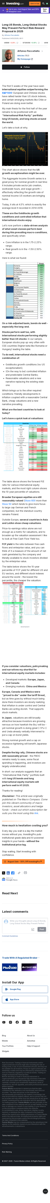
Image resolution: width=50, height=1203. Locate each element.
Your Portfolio (8, 1046)
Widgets (5, 1051)
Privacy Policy (7, 1144)
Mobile (5, 1041)
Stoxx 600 (30, 500)
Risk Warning (7, 1152)
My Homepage (23, 59)
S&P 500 (7, 93)
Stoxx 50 (6, 504)
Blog (4, 1035)
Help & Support (33, 1046)
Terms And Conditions (10, 1135)
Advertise (31, 1041)
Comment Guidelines (10, 936)
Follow (27, 67)
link (36, 813)
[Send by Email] (25, 872)
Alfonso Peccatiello (28, 51)
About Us (31, 1035)
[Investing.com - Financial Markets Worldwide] (15, 3)
